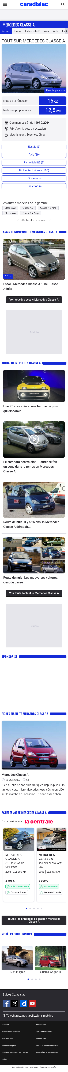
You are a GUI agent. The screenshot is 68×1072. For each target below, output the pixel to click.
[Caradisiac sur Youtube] (32, 1004)
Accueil (6, 31)
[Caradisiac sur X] (15, 1004)
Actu (55, 31)
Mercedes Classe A (15, 775)
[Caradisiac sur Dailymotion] (24, 1004)
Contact (5, 1025)
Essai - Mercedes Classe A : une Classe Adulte (30, 286)
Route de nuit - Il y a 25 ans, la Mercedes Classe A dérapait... (31, 524)
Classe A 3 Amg (48, 208)
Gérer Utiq (6, 1059)
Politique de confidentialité (47, 1045)
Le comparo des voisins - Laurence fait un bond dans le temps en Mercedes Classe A (30, 466)
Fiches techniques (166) (34, 170)
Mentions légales (9, 1045)
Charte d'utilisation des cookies (15, 1052)
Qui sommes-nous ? (44, 1031)
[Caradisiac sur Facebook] (6, 1004)
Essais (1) (34, 146)
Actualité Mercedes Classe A (21, 363)
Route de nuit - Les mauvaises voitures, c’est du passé (30, 580)
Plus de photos (55, 90)
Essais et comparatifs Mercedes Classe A (29, 232)
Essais (17, 31)
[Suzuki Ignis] (17, 958)
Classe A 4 (10, 213)
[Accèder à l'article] (34, 259)
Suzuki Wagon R (50, 971)
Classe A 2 (10, 208)
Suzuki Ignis (17, 971)
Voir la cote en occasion (31, 128)
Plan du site (41, 1038)
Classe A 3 (27, 208)
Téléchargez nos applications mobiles (29, 1015)
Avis (46, 31)
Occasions (34, 178)
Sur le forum (34, 186)
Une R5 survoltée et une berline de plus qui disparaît (30, 408)
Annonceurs (41, 1025)
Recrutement (7, 1038)
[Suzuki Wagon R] (50, 958)
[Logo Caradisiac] (34, 7)
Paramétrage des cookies (47, 1052)
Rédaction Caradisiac (11, 1031)
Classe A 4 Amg (30, 213)
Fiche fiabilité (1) (34, 162)
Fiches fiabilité (32, 31)
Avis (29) (34, 154)
